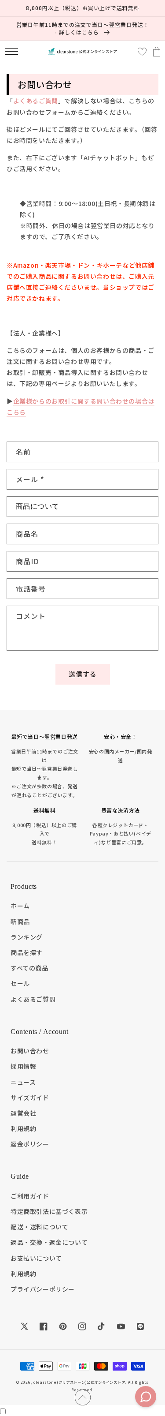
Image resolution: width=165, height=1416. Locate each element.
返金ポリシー (30, 1143)
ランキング (27, 937)
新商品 (20, 921)
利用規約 (23, 1128)
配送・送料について (39, 1226)
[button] (11, 51)
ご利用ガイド (30, 1195)
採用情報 (23, 1066)
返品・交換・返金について (49, 1242)
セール (20, 983)
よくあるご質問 (35, 100)
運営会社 (23, 1113)
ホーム (20, 905)
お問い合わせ (30, 1050)
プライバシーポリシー (43, 1289)
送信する (83, 673)
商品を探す (27, 952)
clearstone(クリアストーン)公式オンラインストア (79, 1382)
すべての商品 (29, 967)
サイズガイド (30, 1097)
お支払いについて (36, 1258)
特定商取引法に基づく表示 (49, 1211)
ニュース (23, 1082)
